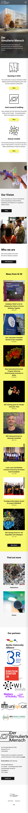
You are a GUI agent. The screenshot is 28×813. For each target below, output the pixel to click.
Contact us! (8, 778)
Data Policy (10, 800)
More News (14, 545)
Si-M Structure (9, 261)
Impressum (17, 800)
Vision (6, 210)
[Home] (5, 2)
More (14, 88)
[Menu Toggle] (25, 2)
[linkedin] (14, 805)
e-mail (23, 757)
